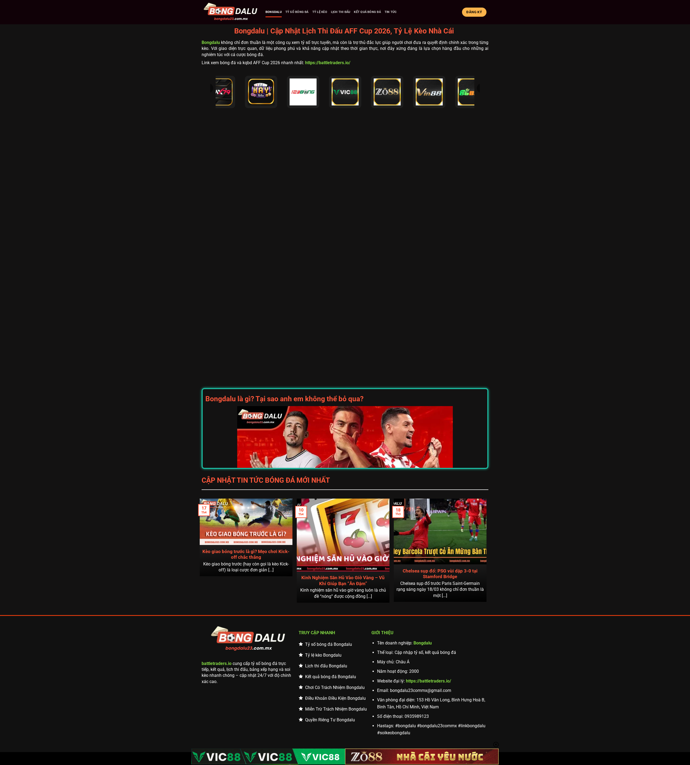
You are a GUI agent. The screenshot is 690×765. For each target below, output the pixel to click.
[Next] (486, 550)
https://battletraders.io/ (327, 62)
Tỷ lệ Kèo (319, 12)
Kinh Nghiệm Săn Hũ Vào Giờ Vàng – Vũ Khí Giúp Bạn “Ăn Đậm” (343, 580)
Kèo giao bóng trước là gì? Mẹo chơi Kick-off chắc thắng (245, 554)
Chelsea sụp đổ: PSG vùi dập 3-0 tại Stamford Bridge (440, 573)
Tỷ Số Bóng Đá (297, 12)
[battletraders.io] (230, 12)
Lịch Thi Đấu (340, 12)
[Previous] (200, 550)
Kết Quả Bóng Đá (367, 12)
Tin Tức (391, 12)
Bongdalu (273, 12)
